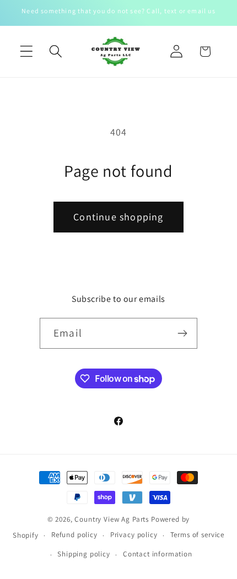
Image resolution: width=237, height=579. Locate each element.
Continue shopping (118, 216)
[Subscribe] (182, 333)
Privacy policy (134, 534)
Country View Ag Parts (112, 519)
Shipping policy (83, 554)
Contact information (157, 554)
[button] (26, 51)
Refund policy (74, 534)
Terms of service (197, 534)
